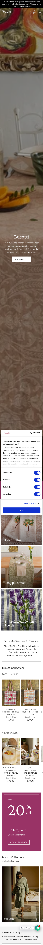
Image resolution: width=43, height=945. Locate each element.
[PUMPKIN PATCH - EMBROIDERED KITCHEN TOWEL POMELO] (11, 751)
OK (21, 510)
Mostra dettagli (30, 503)
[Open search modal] (30, 11)
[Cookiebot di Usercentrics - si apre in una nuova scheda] (30, 433)
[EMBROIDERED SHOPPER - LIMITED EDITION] (11, 693)
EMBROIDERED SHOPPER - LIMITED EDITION (10, 711)
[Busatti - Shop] (6, 11)
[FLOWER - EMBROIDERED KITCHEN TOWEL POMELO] (30, 751)
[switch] (37, 480)
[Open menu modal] (39, 11)
